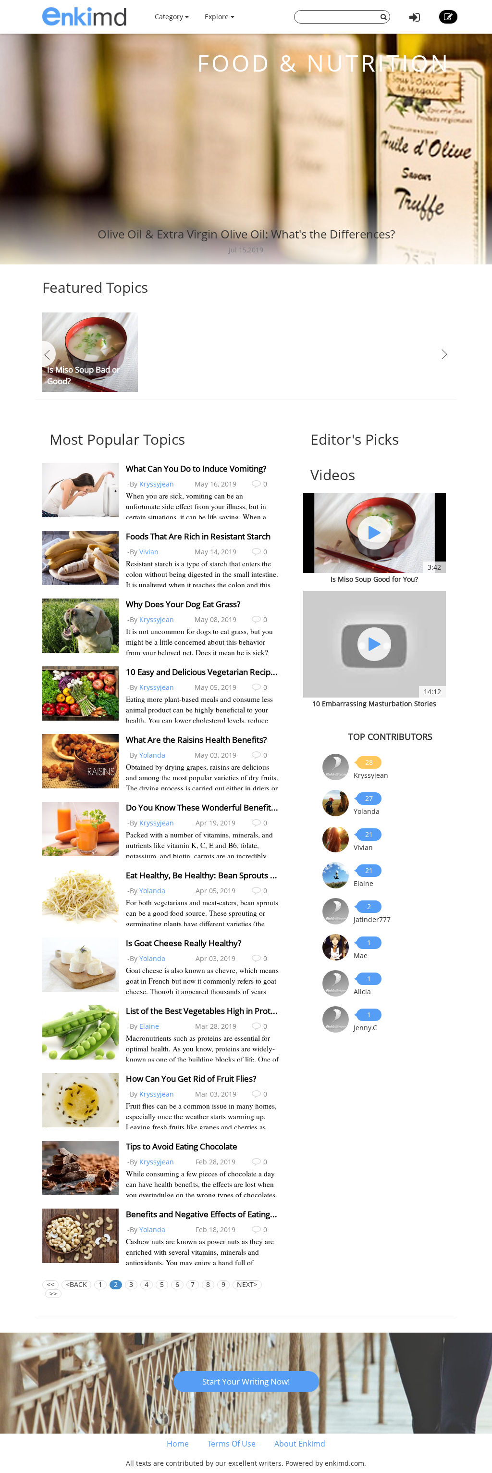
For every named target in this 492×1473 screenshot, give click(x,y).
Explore (218, 16)
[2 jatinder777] (335, 910)
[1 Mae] (335, 946)
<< (50, 1284)
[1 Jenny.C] (335, 1018)
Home (178, 1443)
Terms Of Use (232, 1443)
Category (170, 16)
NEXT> (247, 1284)
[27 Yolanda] (335, 802)
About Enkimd (299, 1443)
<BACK (76, 1284)
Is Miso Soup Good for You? (374, 579)
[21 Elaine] (335, 874)
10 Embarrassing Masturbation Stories (374, 703)
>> (53, 1293)
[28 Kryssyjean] (335, 766)
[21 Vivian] (335, 838)
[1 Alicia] (335, 982)
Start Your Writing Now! (246, 1381)
